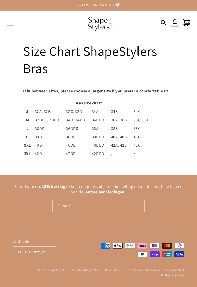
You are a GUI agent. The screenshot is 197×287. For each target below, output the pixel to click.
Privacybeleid (114, 270)
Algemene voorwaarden (144, 270)
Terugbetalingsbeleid (86, 270)
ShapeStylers (57, 270)
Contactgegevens (172, 275)
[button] (10, 22)
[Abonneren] (138, 206)
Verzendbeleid (174, 270)
